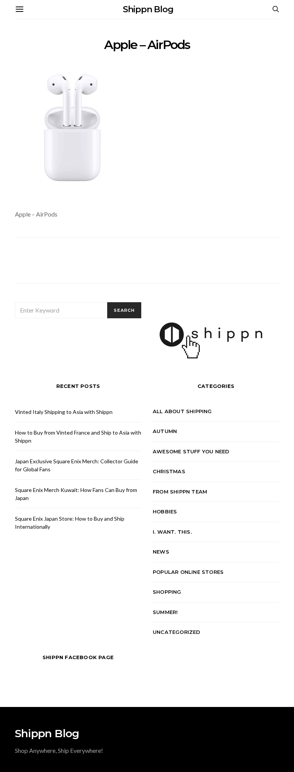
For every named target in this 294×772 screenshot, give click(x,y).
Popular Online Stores (188, 572)
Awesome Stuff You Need (191, 451)
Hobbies (165, 511)
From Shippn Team (180, 492)
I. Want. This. (172, 532)
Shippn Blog (148, 9)
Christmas (169, 471)
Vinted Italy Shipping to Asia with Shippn (64, 412)
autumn (165, 431)
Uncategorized (177, 632)
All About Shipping (182, 411)
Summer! (165, 612)
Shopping (167, 592)
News (161, 552)
